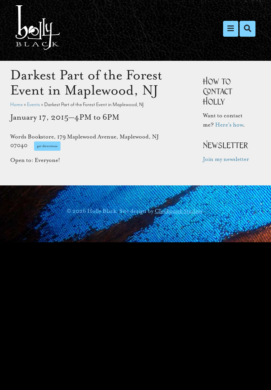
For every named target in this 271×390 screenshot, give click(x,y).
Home (16, 104)
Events (33, 104)
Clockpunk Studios (179, 211)
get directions (47, 146)
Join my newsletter (226, 159)
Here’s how (229, 124)
